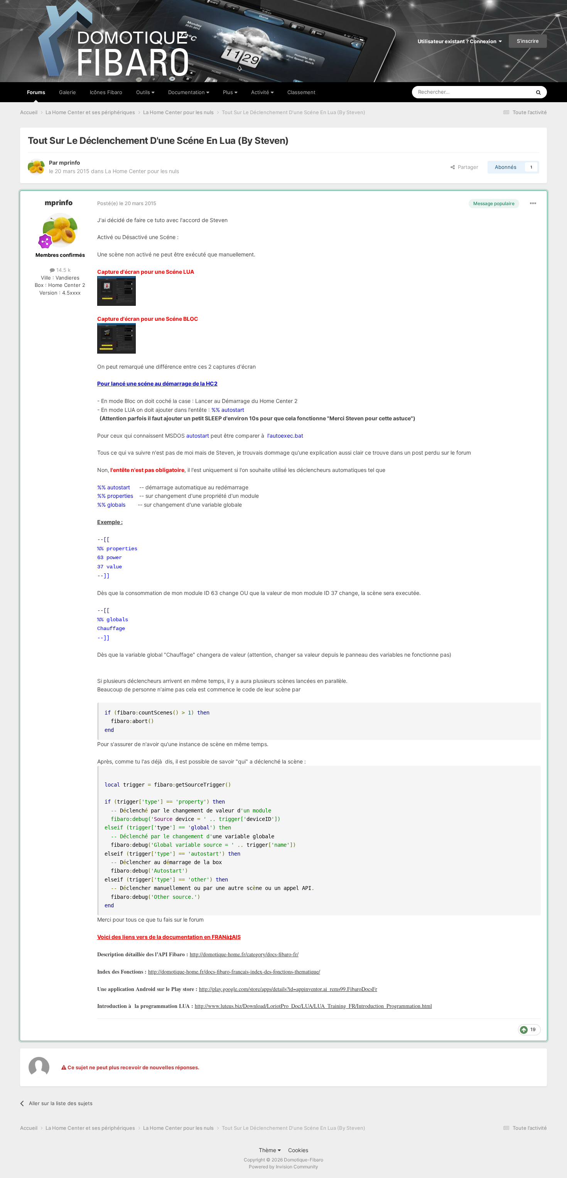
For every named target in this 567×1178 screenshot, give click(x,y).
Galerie (67, 92)
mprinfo (69, 162)
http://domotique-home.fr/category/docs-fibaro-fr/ (244, 954)
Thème (268, 1150)
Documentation (187, 92)
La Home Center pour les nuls (142, 171)
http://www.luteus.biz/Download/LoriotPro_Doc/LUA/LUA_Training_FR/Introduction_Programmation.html (313, 1005)
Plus (229, 92)
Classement (301, 92)
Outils (144, 92)
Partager (466, 167)
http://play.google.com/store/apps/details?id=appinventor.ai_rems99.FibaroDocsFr (288, 989)
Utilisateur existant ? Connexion (458, 41)
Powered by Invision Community (283, 1167)
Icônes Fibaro (106, 92)
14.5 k (63, 270)
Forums (36, 92)
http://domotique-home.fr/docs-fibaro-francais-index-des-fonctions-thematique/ (234, 971)
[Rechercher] (538, 92)
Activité (261, 92)
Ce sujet (511, 92)
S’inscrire (528, 41)
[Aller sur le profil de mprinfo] (36, 166)
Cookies (298, 1150)
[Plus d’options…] (533, 203)
